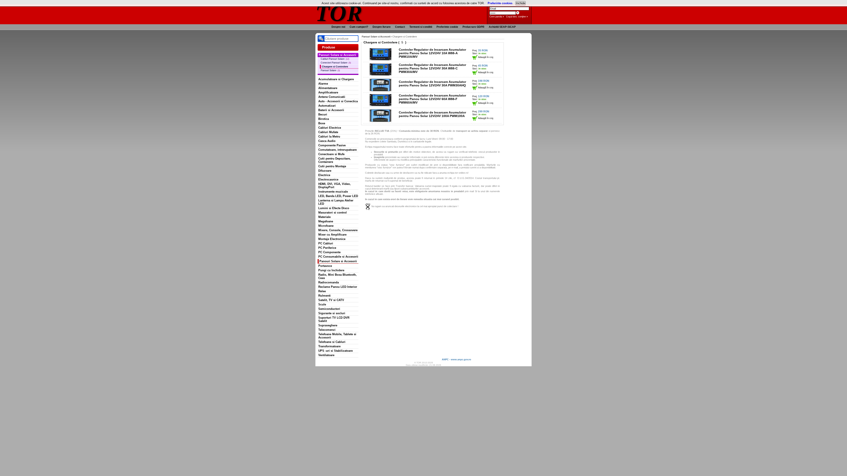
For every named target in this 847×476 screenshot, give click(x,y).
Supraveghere (327, 325)
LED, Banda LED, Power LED (338, 196)
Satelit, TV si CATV (331, 300)
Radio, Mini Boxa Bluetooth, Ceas (337, 276)
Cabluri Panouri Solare (335, 59)
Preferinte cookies (500, 3)
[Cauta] (321, 38)
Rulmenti (324, 295)
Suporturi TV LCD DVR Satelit (333, 319)
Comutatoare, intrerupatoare (337, 149)
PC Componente (329, 252)
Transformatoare (329, 346)
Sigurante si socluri (331, 313)
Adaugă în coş (485, 57)
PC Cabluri (325, 243)
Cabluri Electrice (329, 127)
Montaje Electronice (331, 239)
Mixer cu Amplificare (332, 234)
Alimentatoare (327, 88)
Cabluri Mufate (328, 132)
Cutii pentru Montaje (332, 166)
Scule (322, 304)
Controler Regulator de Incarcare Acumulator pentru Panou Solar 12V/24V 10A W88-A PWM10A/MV (432, 53)
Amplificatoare (328, 92)
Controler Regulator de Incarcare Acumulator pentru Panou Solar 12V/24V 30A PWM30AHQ (432, 83)
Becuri (322, 114)
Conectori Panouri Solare (336, 62)
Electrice (324, 175)
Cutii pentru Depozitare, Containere (334, 160)
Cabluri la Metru (329, 136)
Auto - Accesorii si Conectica (338, 101)
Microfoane (326, 225)
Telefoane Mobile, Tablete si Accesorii (337, 336)
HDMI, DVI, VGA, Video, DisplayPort (334, 185)
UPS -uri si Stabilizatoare (335, 350)
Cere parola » (496, 16)
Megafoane (325, 221)
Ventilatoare (326, 355)
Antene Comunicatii (331, 97)
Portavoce (325, 266)
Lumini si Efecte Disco (333, 208)
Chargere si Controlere (335, 66)
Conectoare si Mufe (331, 154)
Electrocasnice (328, 179)
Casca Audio (326, 141)
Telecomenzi (326, 329)
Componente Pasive (332, 145)
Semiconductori (329, 309)
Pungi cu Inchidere (331, 270)
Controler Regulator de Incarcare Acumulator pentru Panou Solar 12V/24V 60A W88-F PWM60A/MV (432, 99)
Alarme (323, 83)
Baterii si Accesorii (331, 110)
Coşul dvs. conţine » (517, 16)
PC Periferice (327, 247)
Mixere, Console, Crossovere (338, 230)
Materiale (324, 217)
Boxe (321, 123)
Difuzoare (324, 170)
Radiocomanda (328, 282)
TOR (339, 13)
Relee (322, 291)
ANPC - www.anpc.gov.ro (456, 359)
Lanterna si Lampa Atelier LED (335, 202)
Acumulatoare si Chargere (336, 79)
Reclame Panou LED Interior (337, 286)
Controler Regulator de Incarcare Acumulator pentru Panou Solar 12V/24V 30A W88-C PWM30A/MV (432, 68)
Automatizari (327, 105)
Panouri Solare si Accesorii (338, 261)
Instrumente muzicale (333, 191)
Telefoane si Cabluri (331, 342)
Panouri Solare (330, 70)
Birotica (323, 119)
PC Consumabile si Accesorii (338, 256)
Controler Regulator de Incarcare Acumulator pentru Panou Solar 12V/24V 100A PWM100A (432, 114)
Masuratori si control (332, 212)
